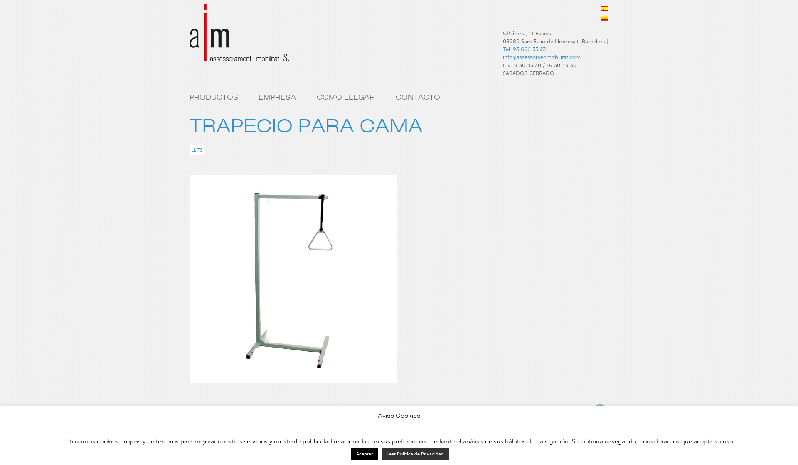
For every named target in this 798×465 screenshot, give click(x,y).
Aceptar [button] (364, 454)
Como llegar (346, 97)
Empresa (277, 97)
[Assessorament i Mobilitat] (241, 36)
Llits (196, 150)
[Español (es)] (604, 9)
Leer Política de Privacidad (415, 454)
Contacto (418, 97)
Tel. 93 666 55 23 (524, 49)
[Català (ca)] (604, 19)
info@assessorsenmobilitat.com (542, 57)
